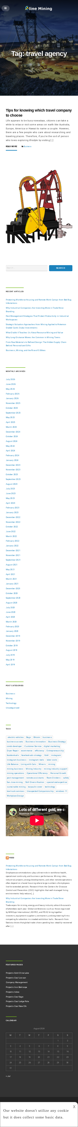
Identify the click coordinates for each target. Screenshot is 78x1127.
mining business (15, 769)
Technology (11, 703)
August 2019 (11, 650)
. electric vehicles (15, 737)
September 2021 (13, 560)
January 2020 (12, 631)
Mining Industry (33, 769)
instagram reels (36, 760)
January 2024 (12, 460)
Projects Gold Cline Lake (17, 973)
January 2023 (12, 512)
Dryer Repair (13, 750)
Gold (46, 755)
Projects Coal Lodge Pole (17, 1001)
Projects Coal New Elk (16, 1006)
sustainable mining (16, 787)
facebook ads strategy (31, 755)
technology (50, 787)
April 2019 (10, 664)
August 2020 (11, 603)
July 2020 (10, 607)
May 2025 (10, 417)
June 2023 (11, 493)
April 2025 (10, 422)
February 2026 (12, 394)
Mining (9, 698)
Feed (11, 858)
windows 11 (61, 791)
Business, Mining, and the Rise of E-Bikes (26, 350)
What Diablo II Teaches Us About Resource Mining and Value (34, 332)
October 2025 (12, 408)
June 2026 (11, 384)
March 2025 (11, 427)
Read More (11, 147)
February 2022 (12, 541)
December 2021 (13, 550)
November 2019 (13, 641)
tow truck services (15, 791)
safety (66, 778)
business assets (15, 741)
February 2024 (12, 455)
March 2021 (11, 579)
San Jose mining (15, 782)
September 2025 (13, 413)
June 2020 (11, 612)
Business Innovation (36, 741)
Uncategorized (13, 708)
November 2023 (13, 469)
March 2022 (11, 536)
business (47, 737)
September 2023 (13, 479)
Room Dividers (54, 778)
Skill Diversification (34, 782)
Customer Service (32, 746)
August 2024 (11, 441)
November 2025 (13, 403)
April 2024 (10, 450)
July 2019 (10, 655)
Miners (42, 764)
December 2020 (13, 588)
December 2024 (13, 432)
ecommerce (26, 750)
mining (51, 764)
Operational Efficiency (37, 773)
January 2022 (12, 545)
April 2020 (10, 617)
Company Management (17, 982)
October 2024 (12, 436)
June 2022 (11, 531)
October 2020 (12, 593)
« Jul (8, 1076)
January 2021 (12, 584)
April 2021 (10, 574)
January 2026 (12, 398)
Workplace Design (15, 796)
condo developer (14, 746)
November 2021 (13, 555)
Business (27, 146)
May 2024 (10, 446)
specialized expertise (57, 782)
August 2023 (11, 484)
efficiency (39, 750)
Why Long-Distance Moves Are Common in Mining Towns (33, 337)
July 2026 (10, 379)
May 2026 (10, 389)
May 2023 (10, 498)
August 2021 (11, 565)
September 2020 (13, 598)
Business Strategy (57, 741)
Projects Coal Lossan (16, 978)
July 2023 (10, 488)
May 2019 (10, 660)
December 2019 (13, 636)
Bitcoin (36, 737)
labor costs (52, 760)
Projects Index (12, 992)
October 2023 (12, 474)
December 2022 (13, 517)
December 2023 (13, 465)
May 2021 (10, 569)
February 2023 (12, 507)
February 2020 (12, 626)
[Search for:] (27, 268)
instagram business (16, 760)
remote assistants (35, 778)
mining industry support (55, 769)
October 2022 (12, 526)
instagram (56, 755)
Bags (28, 737)
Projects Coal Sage (14, 997)
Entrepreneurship (55, 750)
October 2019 (12, 645)
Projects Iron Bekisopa (16, 987)
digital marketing (52, 746)
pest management (15, 778)
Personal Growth (58, 773)
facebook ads (13, 755)
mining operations (15, 773)
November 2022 (13, 522)
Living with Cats (28, 764)
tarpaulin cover (35, 787)
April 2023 (10, 503)
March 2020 (11, 622)
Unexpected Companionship (40, 791)
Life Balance (12, 764)
